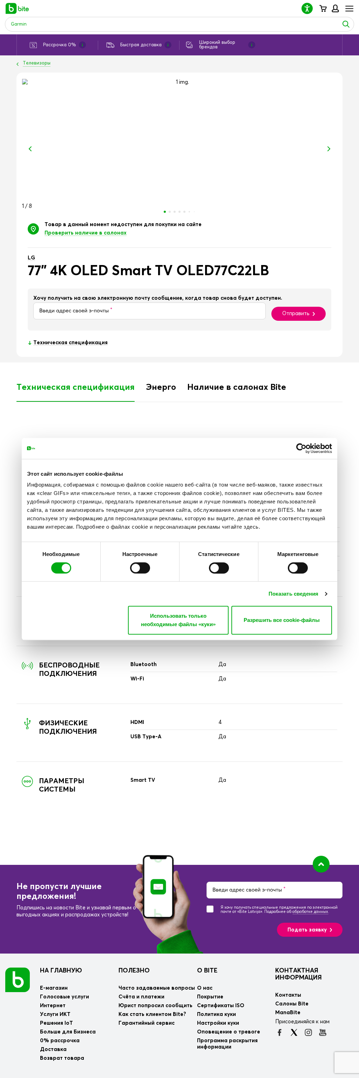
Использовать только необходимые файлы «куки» (178, 620)
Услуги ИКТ (55, 1014)
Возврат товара (62, 1058)
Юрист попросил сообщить (155, 1005)
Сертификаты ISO (220, 1005)
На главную (61, 971)
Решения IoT (56, 1023)
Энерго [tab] (161, 387)
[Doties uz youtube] (322, 1032)
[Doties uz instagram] (308, 1032)
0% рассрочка (60, 1040)
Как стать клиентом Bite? (152, 1014)
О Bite (207, 971)
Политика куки (216, 1014)
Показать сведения (294, 594)
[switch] (140, 568)
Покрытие (210, 996)
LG (31, 257)
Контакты (288, 995)
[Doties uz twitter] (294, 1032)
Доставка (53, 1049)
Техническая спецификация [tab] (75, 387)
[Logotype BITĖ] (17, 8)
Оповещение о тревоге (228, 1032)
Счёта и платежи (141, 996)
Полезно (134, 971)
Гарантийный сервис (146, 1023)
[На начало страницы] (321, 864)
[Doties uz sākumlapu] (17, 979)
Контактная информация (298, 974)
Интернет (53, 1005)
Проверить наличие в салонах (86, 233)
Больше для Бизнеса (68, 1032)
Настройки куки (218, 1023)
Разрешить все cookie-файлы (282, 620)
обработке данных (310, 912)
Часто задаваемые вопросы (156, 988)
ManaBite (335, 8)
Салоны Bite (292, 1003)
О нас (204, 988)
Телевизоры (36, 63)
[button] (310, 8)
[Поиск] (346, 24)
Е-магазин (54, 988)
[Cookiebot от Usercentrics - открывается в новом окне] (301, 448)
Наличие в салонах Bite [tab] (236, 387)
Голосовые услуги (64, 996)
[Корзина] (322, 8)
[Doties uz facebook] (279, 1032)
